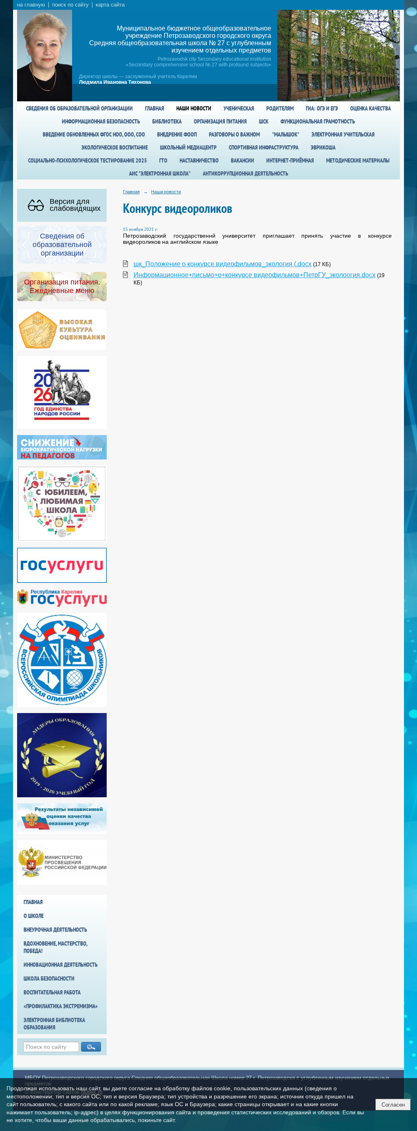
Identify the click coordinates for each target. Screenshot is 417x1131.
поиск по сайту (70, 5)
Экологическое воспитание (114, 147)
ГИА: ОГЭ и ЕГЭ (322, 108)
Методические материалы (357, 160)
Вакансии (242, 160)
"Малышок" (285, 134)
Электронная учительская (343, 134)
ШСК (263, 121)
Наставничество (199, 160)
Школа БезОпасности (49, 978)
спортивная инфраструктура (263, 147)
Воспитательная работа (52, 992)
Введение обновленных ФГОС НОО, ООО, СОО (94, 134)
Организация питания (220, 121)
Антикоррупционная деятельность (245, 173)
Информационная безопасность (101, 121)
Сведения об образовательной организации (79, 108)
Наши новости (193, 108)
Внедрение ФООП (177, 134)
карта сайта (110, 5)
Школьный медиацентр (188, 147)
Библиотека (167, 121)
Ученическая (239, 108)
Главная (154, 108)
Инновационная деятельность (61, 964)
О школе (34, 915)
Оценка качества (370, 108)
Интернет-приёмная (290, 160)
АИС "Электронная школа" (160, 173)
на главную (31, 5)
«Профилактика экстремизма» (61, 1006)
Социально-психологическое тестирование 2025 (87, 160)
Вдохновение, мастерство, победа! (55, 947)
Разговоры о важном (234, 134)
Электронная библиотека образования (54, 1023)
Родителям (280, 108)
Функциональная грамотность (318, 121)
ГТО (163, 160)
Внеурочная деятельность (55, 929)
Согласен (393, 1105)
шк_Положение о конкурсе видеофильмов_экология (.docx (223, 263)
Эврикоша (323, 147)
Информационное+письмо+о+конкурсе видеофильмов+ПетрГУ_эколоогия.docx (254, 274)
